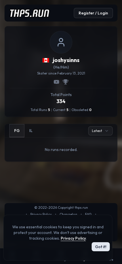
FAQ (88, 214)
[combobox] (100, 130)
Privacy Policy (41, 214)
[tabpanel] (61, 149)
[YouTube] (56, 82)
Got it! (100, 246)
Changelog (68, 214)
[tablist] (23, 130)
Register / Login (93, 13)
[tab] (16, 130)
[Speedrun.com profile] (65, 82)
